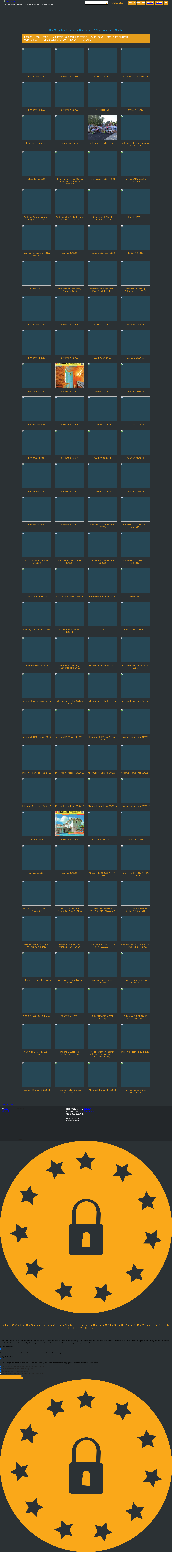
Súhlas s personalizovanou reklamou (15, 1371)
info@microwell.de (73, 1118)
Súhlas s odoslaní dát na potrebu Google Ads (18, 1369)
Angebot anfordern (6, 1104)
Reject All (17, 1376)
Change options (6, 1376)
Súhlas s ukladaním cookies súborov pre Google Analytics (22, 1373)
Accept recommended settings (11, 1378)
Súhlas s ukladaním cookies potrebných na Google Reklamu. (23, 1366)
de (166, 3)
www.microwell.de (72, 1120)
